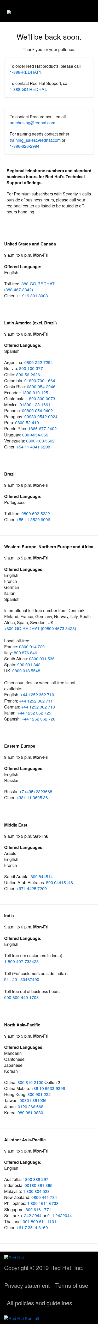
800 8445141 (43, 876)
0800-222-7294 (38, 362)
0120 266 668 (30, 1107)
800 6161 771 (38, 1209)
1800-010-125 (35, 393)
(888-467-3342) (18, 290)
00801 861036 (33, 1100)
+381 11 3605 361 (33, 797)
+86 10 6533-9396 (48, 1088)
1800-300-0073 (41, 399)
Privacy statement (27, 1285)
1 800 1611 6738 (43, 1203)
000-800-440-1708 (21, 997)
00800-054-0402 (37, 411)
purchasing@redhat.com (32, 123)
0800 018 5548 (26, 671)
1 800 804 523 (36, 1191)
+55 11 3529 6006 (33, 519)
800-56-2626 (28, 375)
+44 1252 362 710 (37, 695)
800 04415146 (59, 882)
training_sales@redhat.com (35, 140)
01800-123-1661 (35, 405)
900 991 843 (29, 665)
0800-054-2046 (41, 387)
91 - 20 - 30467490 (21, 979)
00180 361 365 (39, 1185)
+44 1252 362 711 (36, 701)
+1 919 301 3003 (32, 296)
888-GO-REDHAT (38, 284)
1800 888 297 (35, 1179)
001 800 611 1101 (39, 1221)
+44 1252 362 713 (38, 707)
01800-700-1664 (39, 381)
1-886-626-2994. (25, 146)
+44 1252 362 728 (38, 719)
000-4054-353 (35, 435)
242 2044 (33, 1215)
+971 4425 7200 (31, 888)
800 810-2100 (31, 1082)
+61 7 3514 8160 (32, 1227)
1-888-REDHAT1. (26, 72)
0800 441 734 (44, 1197)
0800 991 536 (42, 659)
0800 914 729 (32, 647)
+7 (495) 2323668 (35, 792)
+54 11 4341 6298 (33, 447)
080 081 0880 (30, 1113)
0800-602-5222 (35, 513)
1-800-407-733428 (21, 961)
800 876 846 (25, 653)
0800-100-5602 (40, 441)
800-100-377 (31, 368)
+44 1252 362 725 (34, 713)
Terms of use (71, 1285)
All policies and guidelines (39, 1302)
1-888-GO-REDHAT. (28, 89)
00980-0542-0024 (40, 417)
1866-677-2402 (42, 429)
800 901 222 (39, 1094)
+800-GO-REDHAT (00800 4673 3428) (40, 628)
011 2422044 (59, 1215)
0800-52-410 (27, 423)
